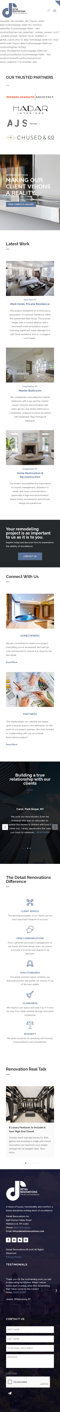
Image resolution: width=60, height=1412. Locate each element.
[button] (30, 848)
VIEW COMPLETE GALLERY (21, 204)
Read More (11, 662)
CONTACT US (30, 556)
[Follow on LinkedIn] (14, 1240)
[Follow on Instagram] (25, 1240)
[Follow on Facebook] (8, 1240)
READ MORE (36, 832)
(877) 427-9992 (22, 1227)
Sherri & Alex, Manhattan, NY (20, 1299)
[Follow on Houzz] (20, 1240)
